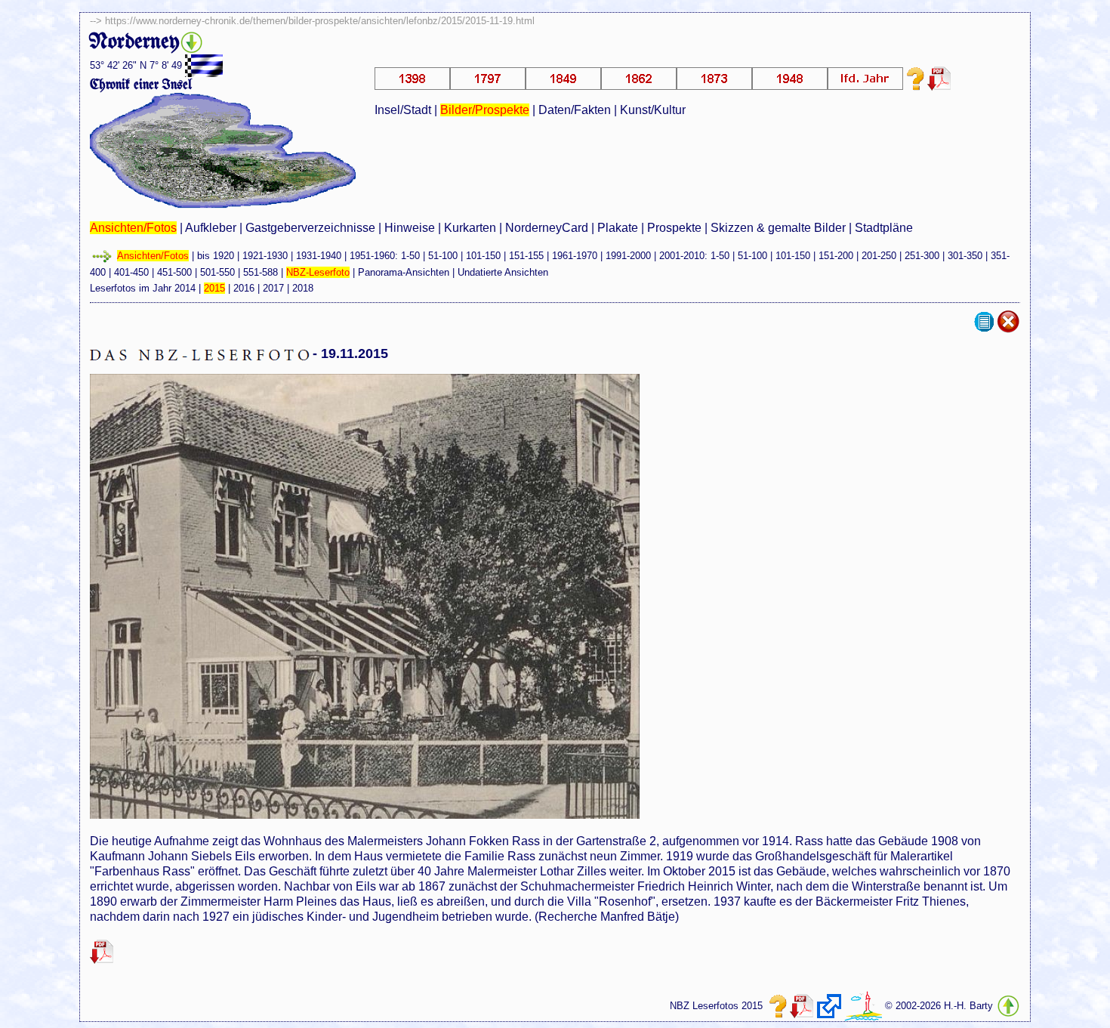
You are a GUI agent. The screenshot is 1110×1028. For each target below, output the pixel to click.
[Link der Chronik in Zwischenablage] (829, 1006)
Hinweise (409, 227)
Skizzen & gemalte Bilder (778, 227)
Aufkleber (210, 227)
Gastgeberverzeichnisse (310, 227)
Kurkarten (470, 227)
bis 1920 (215, 255)
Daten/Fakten (574, 109)
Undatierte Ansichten (503, 272)
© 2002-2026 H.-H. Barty (939, 1005)
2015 (214, 288)
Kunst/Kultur (653, 109)
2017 (273, 288)
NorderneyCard (546, 227)
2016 (243, 288)
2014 (185, 288)
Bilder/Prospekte (484, 109)
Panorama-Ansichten (403, 272)
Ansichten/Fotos (133, 227)
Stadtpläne (884, 227)
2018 (302, 288)
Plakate (617, 227)
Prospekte (674, 227)
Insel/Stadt (403, 109)
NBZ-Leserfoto (318, 272)
